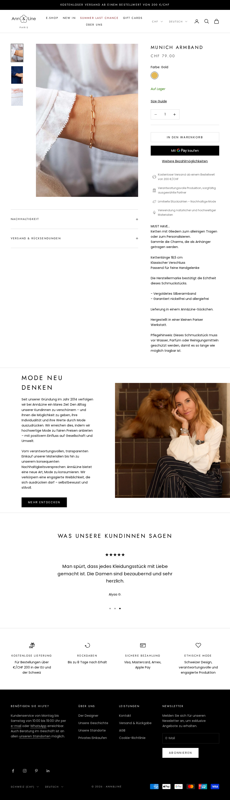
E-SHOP (52, 18)
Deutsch (176, 21)
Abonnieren (180, 753)
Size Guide (159, 101)
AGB (122, 730)
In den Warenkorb (185, 137)
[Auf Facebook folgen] (13, 771)
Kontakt (125, 715)
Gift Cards (133, 18)
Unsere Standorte (92, 730)
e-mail (16, 726)
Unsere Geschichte (93, 723)
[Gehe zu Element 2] (17, 75)
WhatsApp (38, 726)
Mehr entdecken (44, 502)
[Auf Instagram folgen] (24, 771)
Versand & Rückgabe (135, 723)
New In (69, 18)
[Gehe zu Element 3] (17, 97)
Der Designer (88, 715)
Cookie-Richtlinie (132, 738)
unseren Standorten (35, 736)
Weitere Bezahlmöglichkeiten (185, 161)
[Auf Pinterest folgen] (36, 771)
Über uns (94, 25)
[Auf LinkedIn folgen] (48, 771)
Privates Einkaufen (92, 738)
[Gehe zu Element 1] (17, 53)
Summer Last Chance (99, 18)
